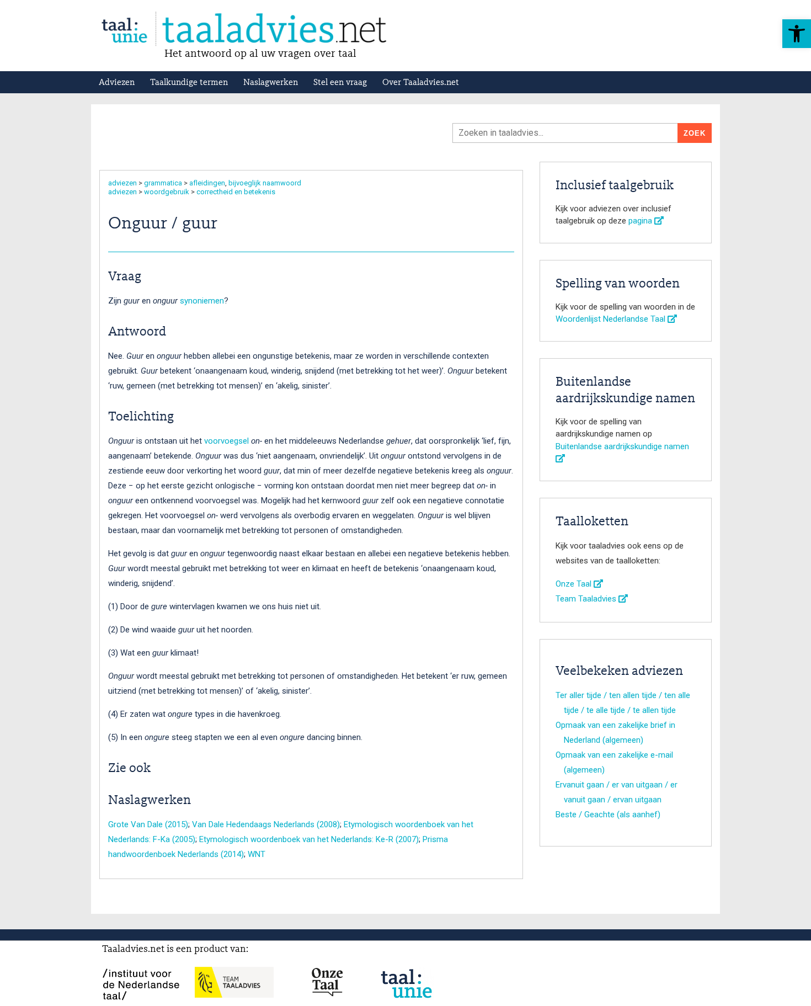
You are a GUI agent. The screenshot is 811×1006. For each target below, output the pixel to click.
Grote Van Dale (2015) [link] (148, 824)
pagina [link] (641, 221)
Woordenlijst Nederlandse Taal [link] (612, 319)
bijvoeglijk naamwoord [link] (264, 183)
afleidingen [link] (207, 183)
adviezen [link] (122, 183)
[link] (796, 33)
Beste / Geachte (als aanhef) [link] (608, 814)
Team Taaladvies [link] (587, 599)
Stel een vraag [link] (340, 82)
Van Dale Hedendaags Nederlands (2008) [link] (266, 824)
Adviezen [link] (117, 82)
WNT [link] (256, 854)
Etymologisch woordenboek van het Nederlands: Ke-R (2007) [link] (309, 839)
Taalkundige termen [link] (189, 82)
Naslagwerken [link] (270, 82)
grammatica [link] (163, 183)
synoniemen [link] (202, 301)
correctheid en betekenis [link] (235, 192)
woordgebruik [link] (166, 192)
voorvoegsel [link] (226, 441)
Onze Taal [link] (575, 584)
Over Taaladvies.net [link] (420, 82)
